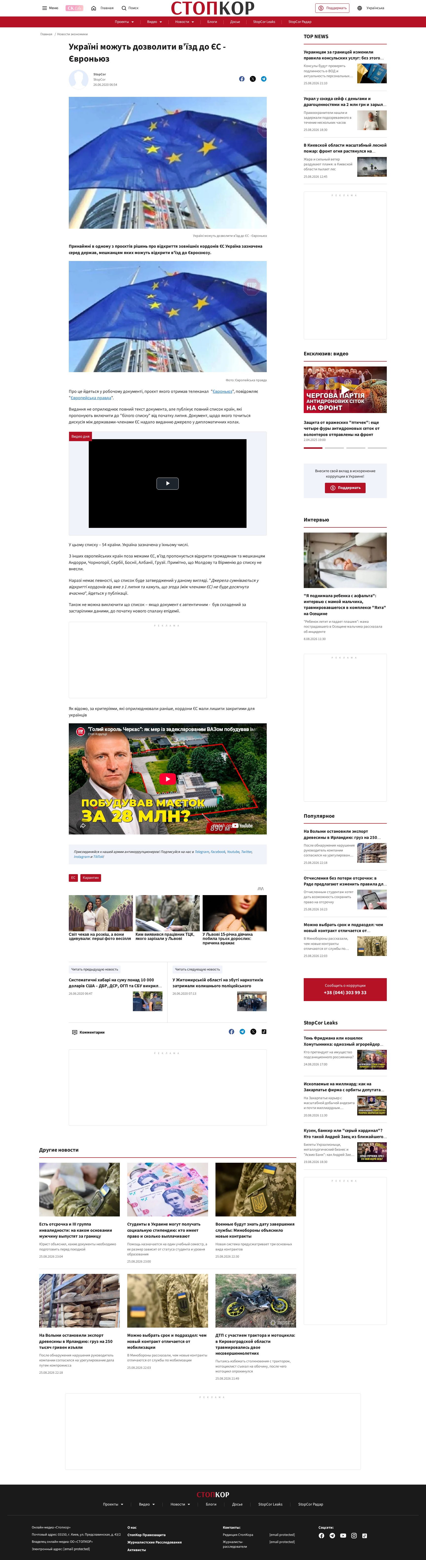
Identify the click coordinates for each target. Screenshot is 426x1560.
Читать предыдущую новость (94, 969)
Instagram (81, 856)
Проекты (122, 21)
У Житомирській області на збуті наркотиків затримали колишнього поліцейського (218, 983)
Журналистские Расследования (154, 1542)
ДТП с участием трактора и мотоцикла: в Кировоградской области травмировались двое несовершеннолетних (255, 1344)
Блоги (212, 21)
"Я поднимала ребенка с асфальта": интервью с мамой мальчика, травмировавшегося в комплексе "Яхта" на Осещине (345, 605)
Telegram (202, 851)
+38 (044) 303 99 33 (345, 992)
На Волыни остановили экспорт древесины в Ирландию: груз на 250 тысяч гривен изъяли (76, 1341)
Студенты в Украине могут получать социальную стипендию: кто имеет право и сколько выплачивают (163, 1230)
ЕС (73, 877)
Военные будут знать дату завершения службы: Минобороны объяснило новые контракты (255, 1230)
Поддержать (336, 8)
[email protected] (76, 1549)
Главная (46, 34)
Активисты (136, 1550)
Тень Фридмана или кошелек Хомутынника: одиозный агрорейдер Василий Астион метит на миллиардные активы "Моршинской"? (344, 1047)
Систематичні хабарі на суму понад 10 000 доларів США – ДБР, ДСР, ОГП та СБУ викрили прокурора (115, 986)
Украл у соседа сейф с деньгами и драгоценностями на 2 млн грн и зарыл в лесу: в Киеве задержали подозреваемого (345, 108)
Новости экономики (72, 34)
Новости (182, 21)
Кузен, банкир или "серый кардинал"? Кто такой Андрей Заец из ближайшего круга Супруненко (343, 1136)
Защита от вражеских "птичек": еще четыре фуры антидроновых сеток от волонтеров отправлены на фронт (342, 428)
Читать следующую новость (197, 969)
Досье (235, 21)
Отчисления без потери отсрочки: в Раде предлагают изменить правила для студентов (345, 884)
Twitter (246, 851)
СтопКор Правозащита (146, 1535)
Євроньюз (222, 391)
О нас (132, 1527)
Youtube (233, 851)
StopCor (99, 74)
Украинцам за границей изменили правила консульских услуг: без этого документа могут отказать (342, 58)
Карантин (91, 877)
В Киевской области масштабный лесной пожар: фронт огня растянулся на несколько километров (345, 151)
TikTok (98, 856)
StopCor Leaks (264, 21)
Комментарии (92, 1032)
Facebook (218, 851)
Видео (152, 21)
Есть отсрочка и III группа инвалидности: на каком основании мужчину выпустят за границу (75, 1230)
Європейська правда (91, 398)
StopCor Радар (299, 21)
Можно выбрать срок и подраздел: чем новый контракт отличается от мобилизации (167, 1341)
